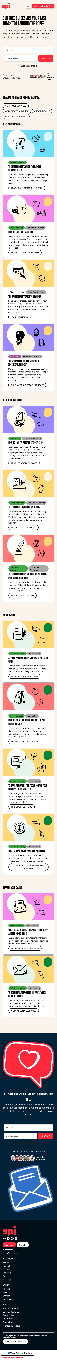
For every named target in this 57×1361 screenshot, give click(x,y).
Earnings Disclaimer (11, 1312)
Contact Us (7, 1295)
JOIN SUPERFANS (43, 5)
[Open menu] (28, 5)
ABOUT (6, 1285)
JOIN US (9, 1244)
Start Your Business (15, 106)
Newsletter (7, 1266)
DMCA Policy (8, 1318)
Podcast (6, 1269)
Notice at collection (13, 1357)
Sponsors (7, 1272)
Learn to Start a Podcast (24, 463)
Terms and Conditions (12, 1326)
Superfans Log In (10, 1253)
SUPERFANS (8, 1249)
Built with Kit (28, 66)
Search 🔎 (7, 1279)
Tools (5, 1276)
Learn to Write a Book (22, 595)
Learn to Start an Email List (25, 252)
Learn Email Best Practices (25, 948)
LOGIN (22, 1244)
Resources (8, 1259)
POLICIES (7, 1305)
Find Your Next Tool (21, 807)
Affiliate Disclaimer (11, 1308)
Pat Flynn (6, 1289)
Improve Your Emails (16, 116)
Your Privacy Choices (21, 1353)
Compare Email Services (23, 1011)
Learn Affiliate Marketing (24, 676)
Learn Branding (19, 317)
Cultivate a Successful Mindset (27, 385)
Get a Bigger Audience (16, 111)
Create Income (42, 111)
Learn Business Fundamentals (27, 188)
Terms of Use (8, 1315)
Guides (6, 1262)
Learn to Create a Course (24, 741)
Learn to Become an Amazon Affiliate (28, 867)
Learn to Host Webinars (23, 527)
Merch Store (8, 1299)
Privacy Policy (9, 1322)
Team (5, 1292)
